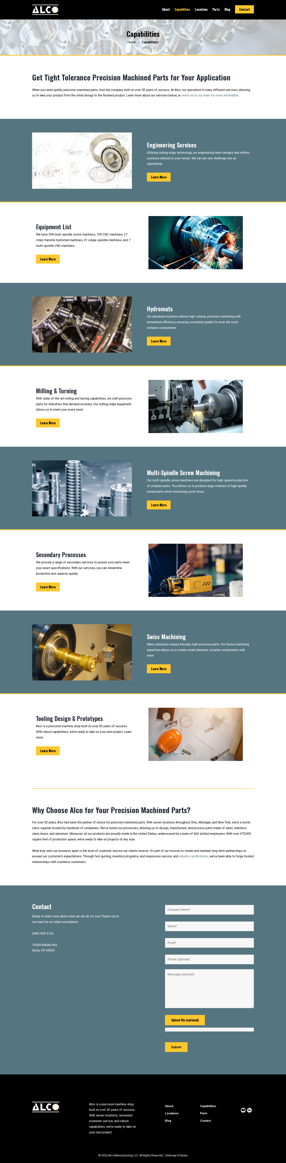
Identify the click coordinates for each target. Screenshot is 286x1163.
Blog (227, 9)
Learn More (159, 177)
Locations (201, 9)
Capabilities (182, 9)
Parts (216, 9)
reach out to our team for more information (210, 95)
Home (131, 42)
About (166, 9)
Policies (183, 1155)
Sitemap (171, 1155)
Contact (244, 9)
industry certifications (193, 856)
